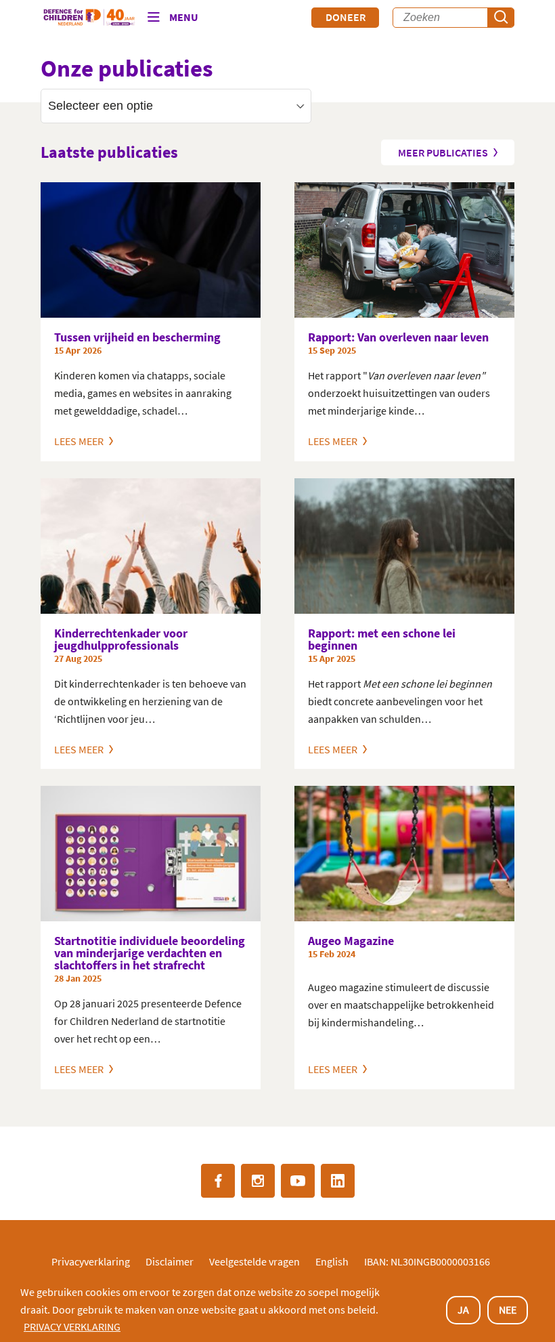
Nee (507, 1309)
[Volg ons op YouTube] (298, 1181)
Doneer (345, 17)
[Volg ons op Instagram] (258, 1181)
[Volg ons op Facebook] (218, 1181)
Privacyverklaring (90, 1261)
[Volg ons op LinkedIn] (338, 1181)
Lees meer (80, 440)
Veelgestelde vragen (254, 1261)
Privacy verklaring (72, 1326)
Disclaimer (170, 1261)
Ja (463, 1309)
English (332, 1261)
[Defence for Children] (89, 17)
